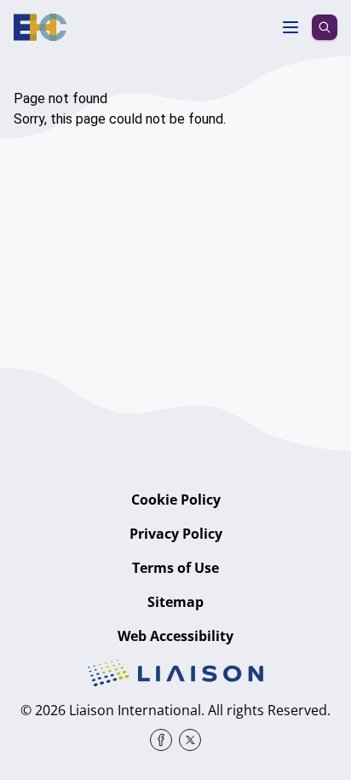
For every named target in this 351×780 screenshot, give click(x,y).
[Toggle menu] (290, 27)
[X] (190, 740)
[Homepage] (40, 27)
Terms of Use (175, 567)
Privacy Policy (175, 533)
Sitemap (175, 601)
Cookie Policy (176, 499)
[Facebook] (161, 740)
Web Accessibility (175, 636)
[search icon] (324, 27)
